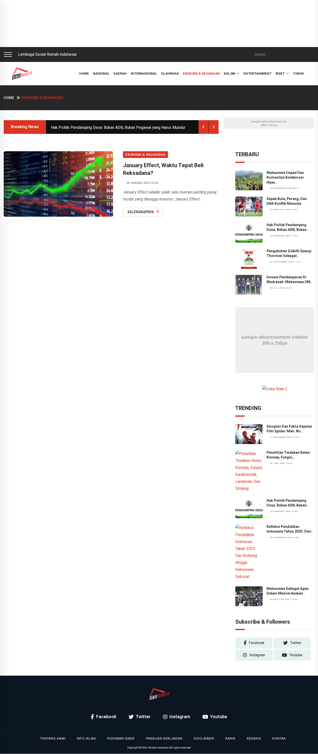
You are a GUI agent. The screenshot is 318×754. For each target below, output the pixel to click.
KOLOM (229, 73)
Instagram (179, 716)
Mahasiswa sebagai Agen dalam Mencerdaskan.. (288, 591)
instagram (257, 655)
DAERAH (120, 73)
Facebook (106, 716)
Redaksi (254, 738)
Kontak (279, 738)
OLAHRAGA (170, 73)
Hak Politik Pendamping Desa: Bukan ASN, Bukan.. (288, 227)
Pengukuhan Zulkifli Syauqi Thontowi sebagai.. (289, 254)
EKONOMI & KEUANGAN (201, 73)
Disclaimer (204, 738)
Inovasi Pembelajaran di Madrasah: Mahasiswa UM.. (289, 280)
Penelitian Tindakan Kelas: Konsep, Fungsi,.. (289, 455)
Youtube (218, 716)
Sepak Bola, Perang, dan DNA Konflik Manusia (287, 201)
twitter (295, 643)
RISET (280, 73)
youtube (296, 655)
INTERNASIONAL (144, 73)
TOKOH (298, 73)
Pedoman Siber (121, 738)
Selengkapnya (140, 212)
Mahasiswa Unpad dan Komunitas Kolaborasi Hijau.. (285, 177)
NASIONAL (101, 73)
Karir (230, 738)
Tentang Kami (53, 738)
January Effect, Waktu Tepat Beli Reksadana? (163, 169)
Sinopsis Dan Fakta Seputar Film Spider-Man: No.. (289, 429)
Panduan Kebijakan (164, 738)
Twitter (143, 716)
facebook (256, 643)
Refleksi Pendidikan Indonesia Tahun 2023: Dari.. (290, 529)
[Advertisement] (149, 23)
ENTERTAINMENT (257, 73)
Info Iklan (86, 738)
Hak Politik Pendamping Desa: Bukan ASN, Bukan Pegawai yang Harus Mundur (118, 128)
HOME (84, 73)
